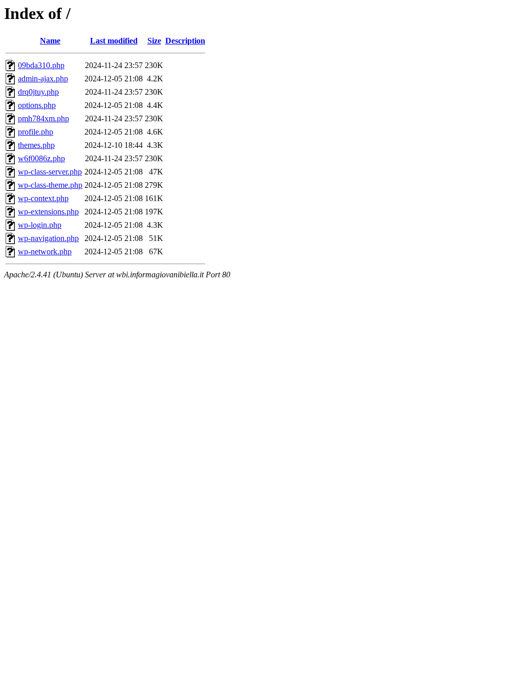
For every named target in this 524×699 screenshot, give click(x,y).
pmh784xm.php (43, 118)
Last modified (114, 40)
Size (154, 40)
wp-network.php (45, 251)
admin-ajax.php (43, 78)
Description (185, 40)
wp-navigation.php (48, 238)
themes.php (36, 145)
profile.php (35, 131)
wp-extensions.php (48, 211)
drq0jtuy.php (38, 92)
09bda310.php (41, 65)
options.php (37, 105)
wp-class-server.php (50, 171)
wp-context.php (43, 198)
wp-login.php (39, 225)
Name (50, 40)
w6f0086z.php (41, 158)
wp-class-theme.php (50, 185)
